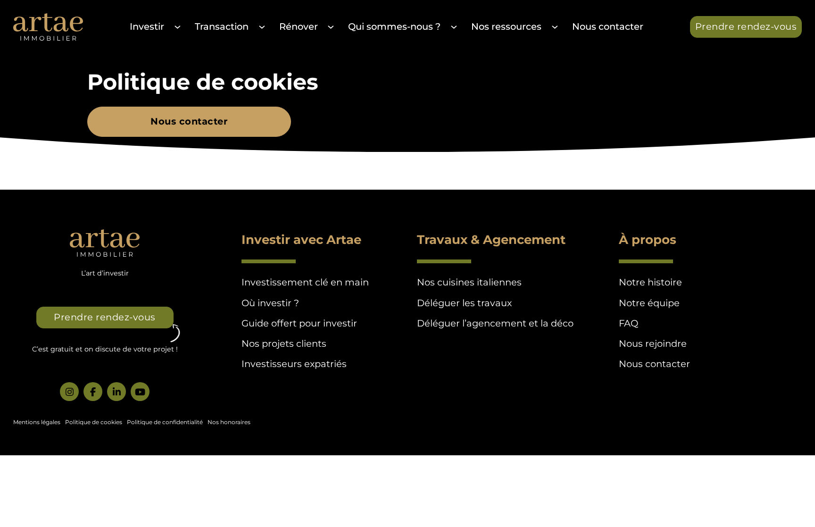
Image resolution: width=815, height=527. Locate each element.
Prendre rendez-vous (746, 26)
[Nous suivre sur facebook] (92, 391)
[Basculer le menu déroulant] (177, 27)
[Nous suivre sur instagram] (69, 391)
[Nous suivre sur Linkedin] (116, 391)
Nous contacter (607, 26)
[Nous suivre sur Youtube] (140, 391)
